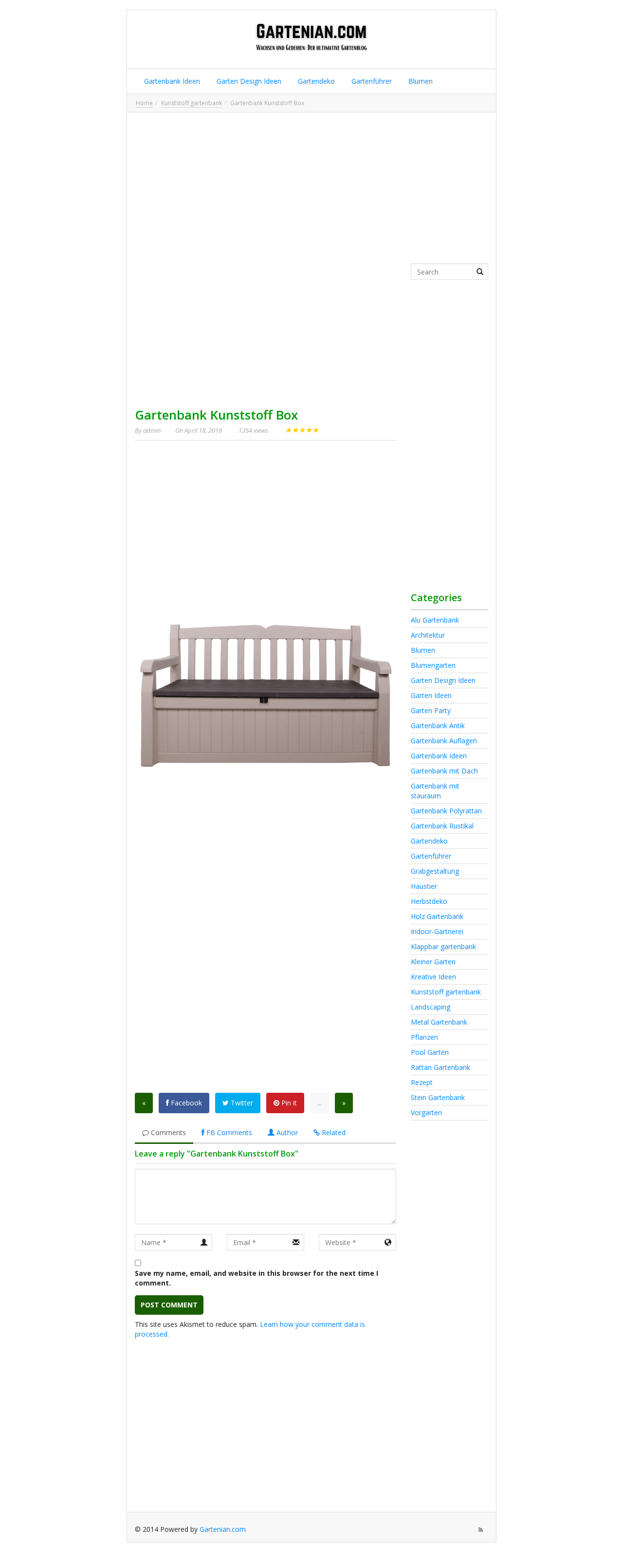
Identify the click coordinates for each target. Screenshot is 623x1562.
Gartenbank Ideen (171, 81)
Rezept (422, 1082)
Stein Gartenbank (438, 1097)
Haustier (424, 886)
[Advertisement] (311, 188)
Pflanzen (424, 1037)
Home (144, 103)
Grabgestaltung (435, 871)
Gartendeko (315, 81)
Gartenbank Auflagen (444, 740)
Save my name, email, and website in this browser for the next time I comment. (256, 1277)
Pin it (288, 1102)
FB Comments (228, 1132)
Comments (167, 1132)
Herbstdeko (429, 901)
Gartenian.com (223, 1529)
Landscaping (430, 1006)
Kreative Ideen (433, 976)
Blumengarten (433, 665)
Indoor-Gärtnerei (437, 931)
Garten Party (431, 710)
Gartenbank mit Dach (444, 770)
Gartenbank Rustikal (442, 825)
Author (286, 1132)
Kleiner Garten (433, 961)
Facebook (185, 1102)
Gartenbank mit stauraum (435, 790)
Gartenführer (370, 81)
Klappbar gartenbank (443, 946)
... (319, 1102)
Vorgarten (426, 1112)
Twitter (241, 1102)
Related (333, 1132)
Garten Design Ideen (248, 81)
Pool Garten (430, 1052)
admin (152, 430)
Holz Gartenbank (437, 916)
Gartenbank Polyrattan (446, 810)
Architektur (428, 635)
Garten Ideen (431, 695)
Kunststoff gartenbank (191, 103)
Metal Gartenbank (439, 1022)
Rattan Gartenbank (440, 1067)
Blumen (419, 81)
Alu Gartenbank (435, 620)
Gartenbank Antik (438, 725)
